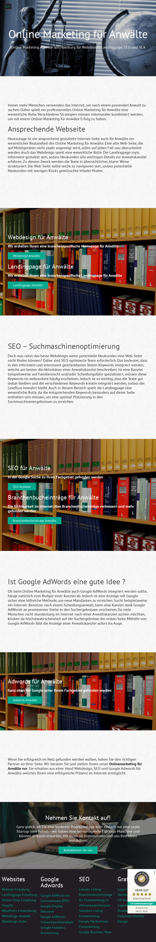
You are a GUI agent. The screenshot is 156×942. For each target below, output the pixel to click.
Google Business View (95, 932)
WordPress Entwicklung (19, 910)
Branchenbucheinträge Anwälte (34, 521)
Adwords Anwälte (25, 700)
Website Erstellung (15, 889)
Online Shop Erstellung (19, 900)
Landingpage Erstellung (19, 894)
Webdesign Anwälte (26, 256)
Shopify (7, 905)
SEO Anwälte (22, 487)
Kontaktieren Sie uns (78, 850)
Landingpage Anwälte (28, 285)
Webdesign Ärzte (14, 921)
